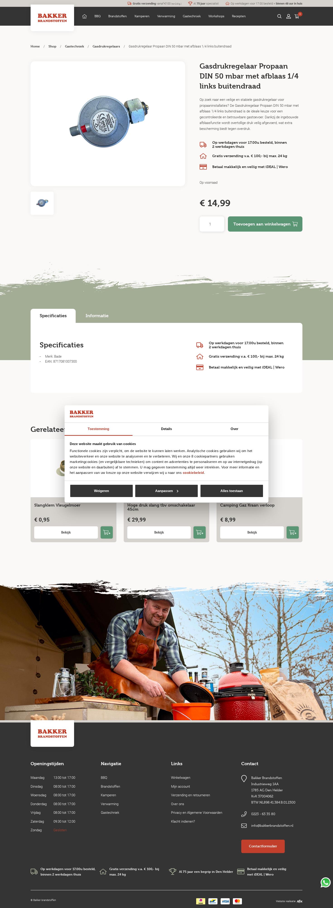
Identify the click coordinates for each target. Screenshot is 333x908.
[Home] (84, 16)
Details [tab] (166, 429)
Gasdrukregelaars (106, 46)
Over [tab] (234, 429)
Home (35, 46)
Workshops (216, 16)
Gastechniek (74, 46)
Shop (52, 46)
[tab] (53, 316)
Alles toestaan (231, 491)
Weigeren (101, 491)
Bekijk (66, 532)
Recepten (239, 16)
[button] (97, 16)
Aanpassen (164, 491)
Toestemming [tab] (98, 429)
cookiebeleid (193, 473)
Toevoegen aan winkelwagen (262, 224)
